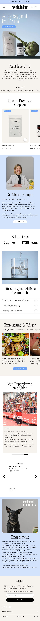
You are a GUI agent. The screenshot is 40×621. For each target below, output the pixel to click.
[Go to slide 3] (22, 454)
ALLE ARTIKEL (20, 368)
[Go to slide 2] (18, 454)
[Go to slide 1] (14, 454)
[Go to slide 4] (26, 454)
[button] (4, 7)
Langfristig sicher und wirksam (12, 311)
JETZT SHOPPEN (9, 26)
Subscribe (20, 599)
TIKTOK (36, 616)
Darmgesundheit (9, 330)
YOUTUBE (5, 616)
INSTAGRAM (20, 616)
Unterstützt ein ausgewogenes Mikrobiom (15, 300)
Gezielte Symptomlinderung (11, 306)
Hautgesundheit (22, 330)
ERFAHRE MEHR (20, 222)
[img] (20, 464)
